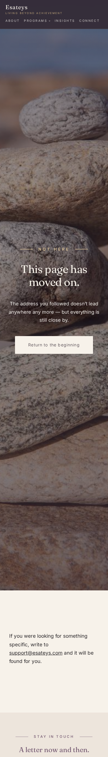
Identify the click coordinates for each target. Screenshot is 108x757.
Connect (89, 21)
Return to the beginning (54, 344)
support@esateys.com (35, 653)
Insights (65, 21)
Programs (35, 21)
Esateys (34, 9)
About (12, 21)
